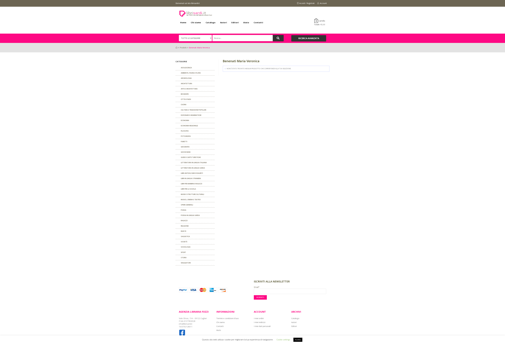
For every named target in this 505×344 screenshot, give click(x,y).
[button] (308, 38)
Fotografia (186, 136)
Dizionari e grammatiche (191, 115)
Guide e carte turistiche (191, 157)
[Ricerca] (242, 38)
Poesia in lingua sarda (190, 215)
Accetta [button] (298, 339)
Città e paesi (186, 99)
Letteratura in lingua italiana (194, 162)
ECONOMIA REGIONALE (189, 126)
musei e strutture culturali (192, 194)
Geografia (185, 147)
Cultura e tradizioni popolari (193, 110)
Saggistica (185, 236)
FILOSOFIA (185, 131)
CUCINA (183, 104)
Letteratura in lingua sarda (193, 168)
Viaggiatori (186, 263)
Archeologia (186, 78)
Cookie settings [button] (283, 339)
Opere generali (187, 205)
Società (184, 242)
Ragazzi (184, 220)
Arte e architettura (189, 89)
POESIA (183, 210)
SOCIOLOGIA (185, 247)
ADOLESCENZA (186, 68)
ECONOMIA (185, 120)
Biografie (185, 94)
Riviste (183, 231)
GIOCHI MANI (185, 152)
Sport (183, 252)
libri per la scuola (188, 189)
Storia (183, 257)
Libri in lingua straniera (191, 178)
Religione (185, 226)
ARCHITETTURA (186, 83)
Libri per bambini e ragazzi (191, 184)
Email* (256, 287)
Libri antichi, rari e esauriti (192, 173)
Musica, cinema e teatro (191, 199)
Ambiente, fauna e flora (191, 73)
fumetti (184, 141)
